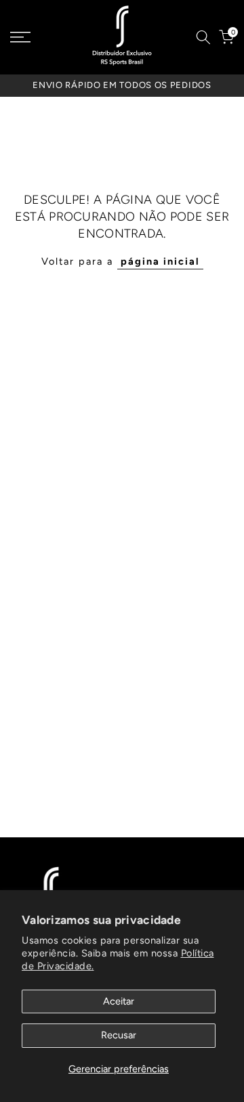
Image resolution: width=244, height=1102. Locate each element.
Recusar (118, 1035)
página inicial (160, 261)
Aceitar (118, 1001)
